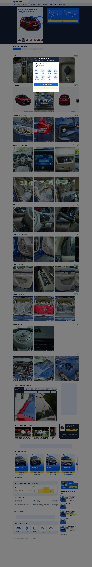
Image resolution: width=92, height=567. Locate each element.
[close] (58, 58)
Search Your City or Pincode (40, 65)
